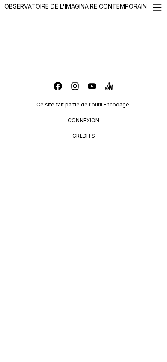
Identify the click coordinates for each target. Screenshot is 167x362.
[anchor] (109, 87)
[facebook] (58, 87)
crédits (83, 136)
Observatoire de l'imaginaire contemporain (75, 6)
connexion (83, 120)
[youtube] (92, 87)
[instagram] (75, 87)
